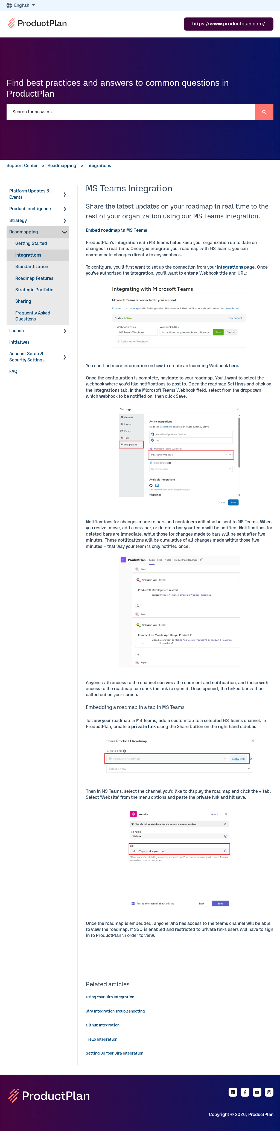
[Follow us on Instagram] (269, 1092)
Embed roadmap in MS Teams (116, 230)
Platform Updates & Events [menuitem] (29, 194)
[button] (64, 191)
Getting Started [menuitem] (31, 243)
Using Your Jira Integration (110, 997)
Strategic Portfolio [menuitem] (34, 290)
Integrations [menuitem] (28, 255)
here (233, 366)
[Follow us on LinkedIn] (233, 1092)
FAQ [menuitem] (13, 371)
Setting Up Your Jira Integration (114, 1053)
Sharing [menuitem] (23, 301)
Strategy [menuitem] (18, 220)
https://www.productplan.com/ (228, 24)
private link (143, 727)
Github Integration (102, 1025)
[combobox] (131, 112)
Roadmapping (62, 166)
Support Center (22, 166)
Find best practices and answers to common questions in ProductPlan (118, 88)
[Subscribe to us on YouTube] (257, 1092)
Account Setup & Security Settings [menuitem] (27, 357)
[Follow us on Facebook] (245, 1092)
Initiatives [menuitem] (19, 342)
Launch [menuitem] (16, 331)
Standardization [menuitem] (31, 267)
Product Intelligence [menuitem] (30, 209)
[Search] (264, 112)
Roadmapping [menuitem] (23, 232)
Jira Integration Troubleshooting (115, 1011)
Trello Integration (101, 1039)
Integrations (98, 166)
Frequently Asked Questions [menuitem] (32, 316)
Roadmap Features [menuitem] (34, 278)
